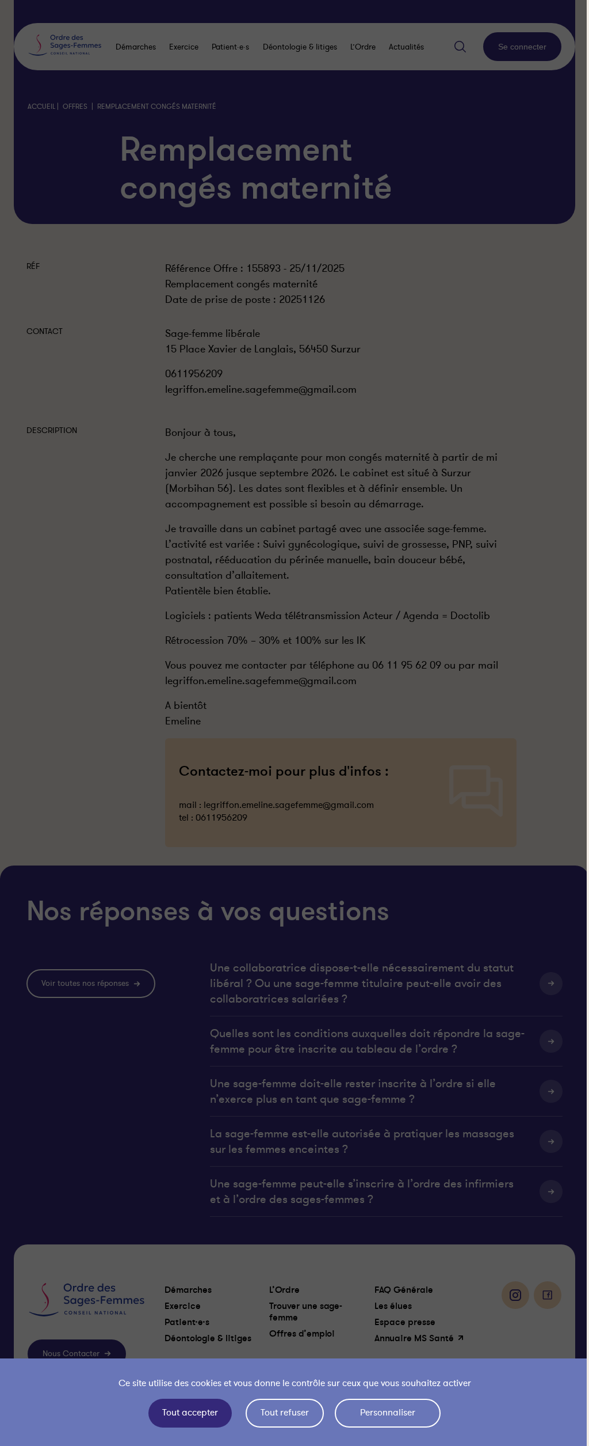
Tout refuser (282, 1412)
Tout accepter (187, 1412)
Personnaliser (384, 1412)
